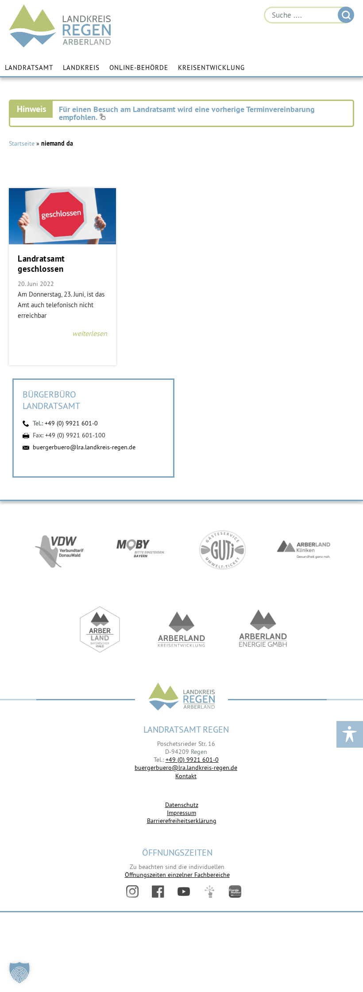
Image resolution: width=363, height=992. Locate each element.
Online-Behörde (138, 67)
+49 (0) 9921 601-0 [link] (192, 760)
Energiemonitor (235, 891)
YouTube (184, 891)
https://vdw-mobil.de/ (59, 549)
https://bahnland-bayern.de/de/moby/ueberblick (140, 549)
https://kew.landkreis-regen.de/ (181, 629)
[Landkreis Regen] (181, 697)
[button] (19, 972)
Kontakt (186, 776)
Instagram (132, 891)
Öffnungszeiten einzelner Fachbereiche (177, 875)
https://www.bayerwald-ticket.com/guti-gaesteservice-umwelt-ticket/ (222, 549)
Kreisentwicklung (211, 67)
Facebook (158, 891)
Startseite (22, 143)
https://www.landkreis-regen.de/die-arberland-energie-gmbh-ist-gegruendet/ (263, 629)
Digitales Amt (209, 891)
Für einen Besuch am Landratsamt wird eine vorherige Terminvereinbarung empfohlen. (187, 113)
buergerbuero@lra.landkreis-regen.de (84, 447)
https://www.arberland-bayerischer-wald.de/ (100, 629)
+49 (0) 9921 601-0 (71, 423)
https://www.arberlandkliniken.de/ (303, 549)
